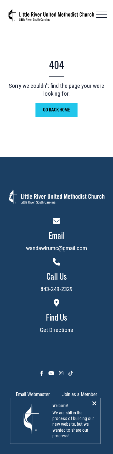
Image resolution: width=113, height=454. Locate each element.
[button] (101, 14)
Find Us (56, 317)
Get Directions (56, 329)
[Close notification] (94, 404)
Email (57, 235)
